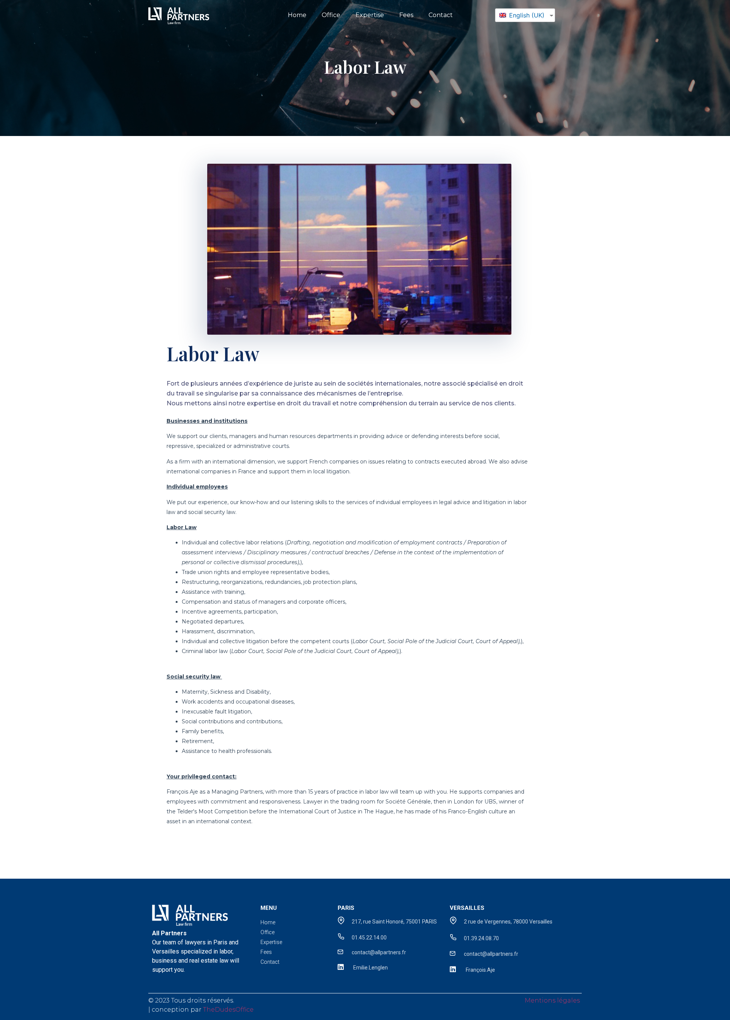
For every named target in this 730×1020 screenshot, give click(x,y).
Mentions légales (552, 1000)
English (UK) (525, 15)
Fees (406, 15)
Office (331, 15)
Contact (440, 15)
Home (297, 15)
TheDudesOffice (228, 1009)
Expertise (369, 15)
